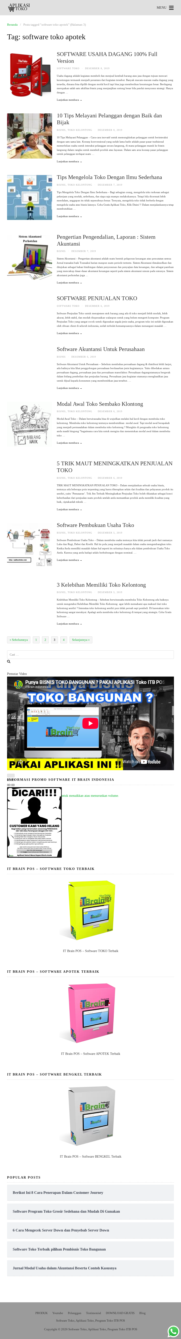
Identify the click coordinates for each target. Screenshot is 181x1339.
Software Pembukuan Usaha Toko (95, 525)
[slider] (67, 795)
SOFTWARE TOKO (68, 68)
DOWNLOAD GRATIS (120, 1313)
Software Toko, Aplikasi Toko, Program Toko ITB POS (90, 1320)
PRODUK (41, 1313)
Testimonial (93, 1313)
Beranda (12, 24)
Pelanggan (74, 1313)
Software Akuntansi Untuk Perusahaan (101, 349)
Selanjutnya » (81, 640)
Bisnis (61, 130)
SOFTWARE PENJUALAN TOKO (97, 298)
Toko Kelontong (80, 130)
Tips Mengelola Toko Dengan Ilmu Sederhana (109, 177)
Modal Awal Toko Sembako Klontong (100, 404)
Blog (142, 1313)
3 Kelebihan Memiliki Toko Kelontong (101, 585)
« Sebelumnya (19, 640)
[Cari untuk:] (90, 654)
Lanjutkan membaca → (69, 99)
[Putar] (11, 775)
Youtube (57, 1313)
